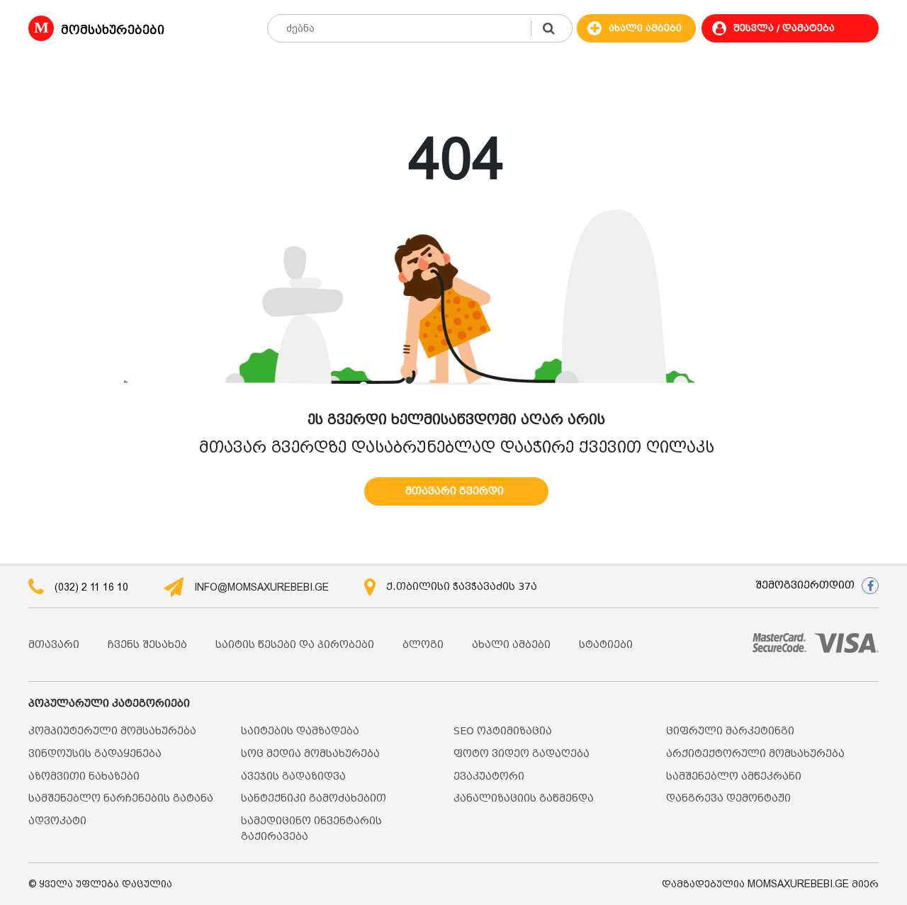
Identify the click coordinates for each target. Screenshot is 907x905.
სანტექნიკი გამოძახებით (313, 798)
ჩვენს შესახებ (147, 645)
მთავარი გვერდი (454, 491)
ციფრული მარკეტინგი (730, 731)
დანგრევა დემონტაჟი (728, 798)
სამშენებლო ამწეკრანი (733, 776)
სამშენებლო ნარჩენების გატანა (120, 798)
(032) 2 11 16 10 (91, 587)
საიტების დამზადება (300, 731)
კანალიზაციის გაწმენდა (524, 798)
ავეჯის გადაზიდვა (293, 776)
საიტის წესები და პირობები (294, 645)
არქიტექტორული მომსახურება (755, 754)
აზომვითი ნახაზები (84, 776)
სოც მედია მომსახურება (310, 754)
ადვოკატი (57, 821)
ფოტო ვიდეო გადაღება (522, 754)
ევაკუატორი (489, 776)
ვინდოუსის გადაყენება (95, 754)
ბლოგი (423, 645)
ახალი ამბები (511, 645)
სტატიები (606, 645)
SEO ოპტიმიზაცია (503, 731)
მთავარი (53, 645)
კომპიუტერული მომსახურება (112, 731)
